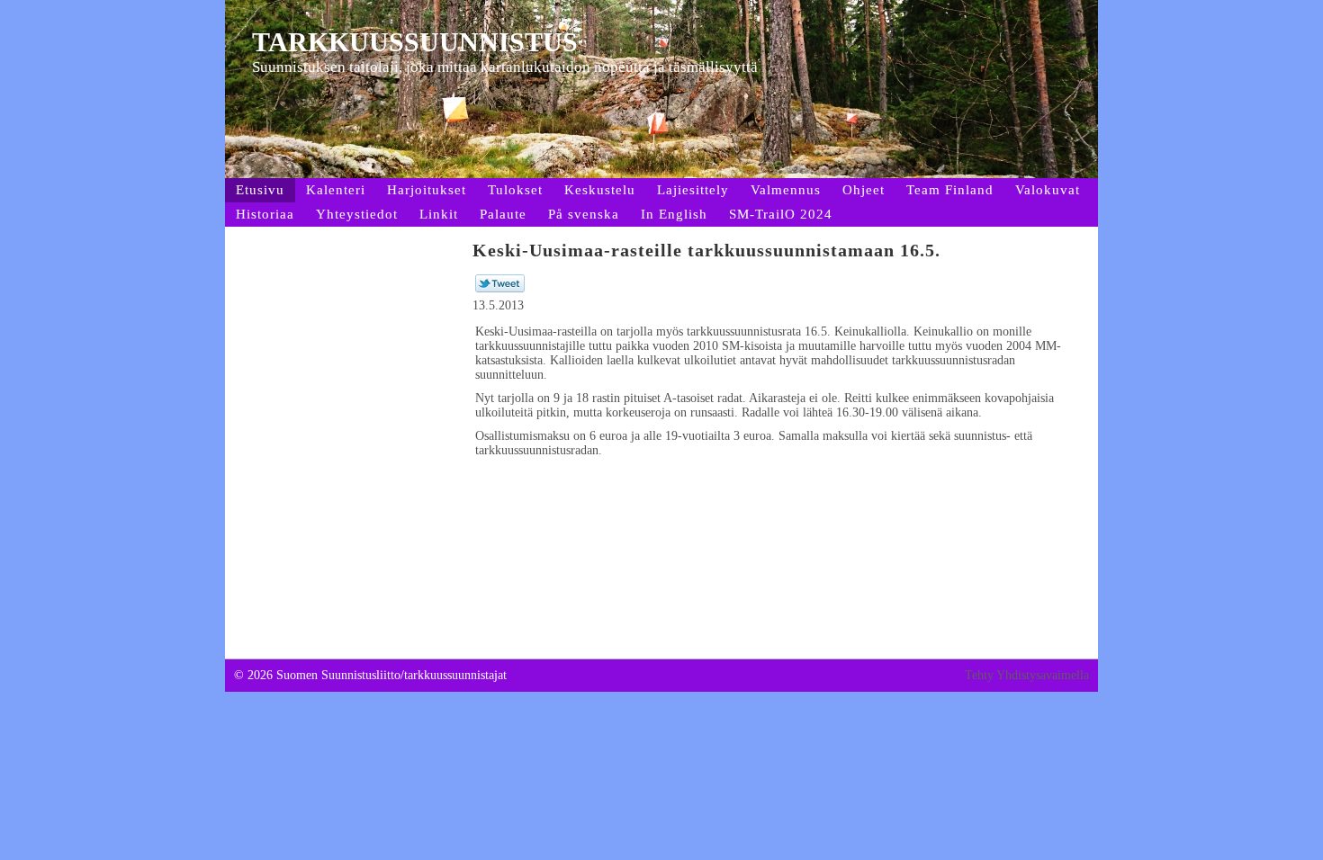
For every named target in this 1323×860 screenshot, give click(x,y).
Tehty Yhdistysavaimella (1027, 675)
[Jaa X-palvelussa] (500, 288)
